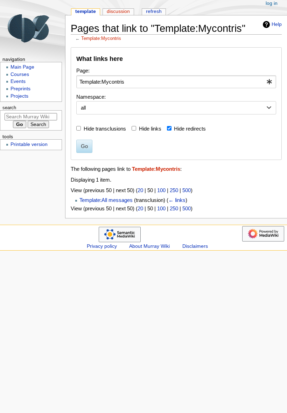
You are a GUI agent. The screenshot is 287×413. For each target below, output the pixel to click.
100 (161, 190)
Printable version (29, 144)
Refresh (154, 11)
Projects (19, 96)
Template (85, 11)
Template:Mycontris (101, 38)
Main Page (22, 67)
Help (277, 24)
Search (9, 107)
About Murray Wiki (149, 246)
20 (140, 190)
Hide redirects (190, 129)
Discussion (118, 11)
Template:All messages (106, 200)
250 (174, 190)
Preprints (20, 88)
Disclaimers (195, 246)
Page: (83, 71)
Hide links (150, 129)
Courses (19, 74)
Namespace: (91, 97)
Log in (272, 3)
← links (177, 200)
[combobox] (176, 82)
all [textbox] (83, 108)
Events (18, 81)
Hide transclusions (105, 129)
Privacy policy (102, 246)
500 (186, 190)
